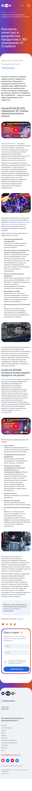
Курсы (3, 733)
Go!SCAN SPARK (7, 379)
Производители (7, 728)
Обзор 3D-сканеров (8, 68)
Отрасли (4, 738)
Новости (4, 748)
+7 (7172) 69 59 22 (8, 701)
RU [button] (22, 5)
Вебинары (5, 745)
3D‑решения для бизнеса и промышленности (12, 719)
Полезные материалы (9, 743)
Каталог (4, 725)
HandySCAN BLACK (8, 143)
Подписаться (16, 669)
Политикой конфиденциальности (17, 662)
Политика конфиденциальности (11, 766)
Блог (3, 750)
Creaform (20, 619)
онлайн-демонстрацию (11, 609)
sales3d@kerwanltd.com (11, 755)
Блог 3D (13, 12)
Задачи (3, 735)
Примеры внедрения (9, 740)
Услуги (3, 730)
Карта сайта (5, 773)
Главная (4, 12)
